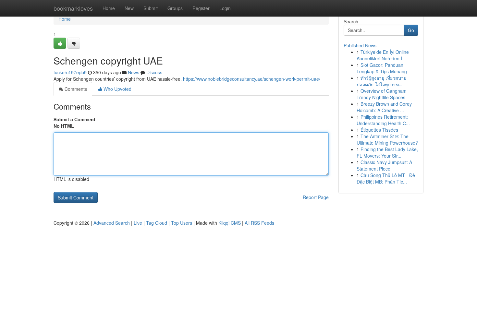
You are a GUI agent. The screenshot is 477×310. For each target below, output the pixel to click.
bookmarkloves (73, 8)
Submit (150, 8)
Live (138, 223)
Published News (360, 45)
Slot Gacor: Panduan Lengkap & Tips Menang (382, 68)
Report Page (316, 197)
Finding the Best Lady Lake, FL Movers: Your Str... (387, 152)
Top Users (181, 223)
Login (225, 8)
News (133, 72)
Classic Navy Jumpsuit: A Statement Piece (384, 165)
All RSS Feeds (259, 223)
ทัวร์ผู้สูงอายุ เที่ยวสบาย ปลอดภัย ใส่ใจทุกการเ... (381, 81)
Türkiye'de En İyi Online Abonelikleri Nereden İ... (383, 55)
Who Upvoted (116, 89)
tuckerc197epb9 (70, 72)
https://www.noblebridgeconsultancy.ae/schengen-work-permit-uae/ (251, 79)
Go (411, 30)
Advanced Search (111, 223)
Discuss (154, 72)
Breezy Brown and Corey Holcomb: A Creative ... (384, 107)
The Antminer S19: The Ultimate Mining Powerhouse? (387, 139)
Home (109, 8)
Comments (75, 89)
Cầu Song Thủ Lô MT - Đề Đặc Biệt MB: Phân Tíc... (386, 178)
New (129, 8)
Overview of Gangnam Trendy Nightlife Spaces (382, 94)
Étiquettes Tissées (379, 129)
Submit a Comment (74, 119)
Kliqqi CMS (229, 223)
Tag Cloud (156, 223)
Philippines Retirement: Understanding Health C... (383, 119)
